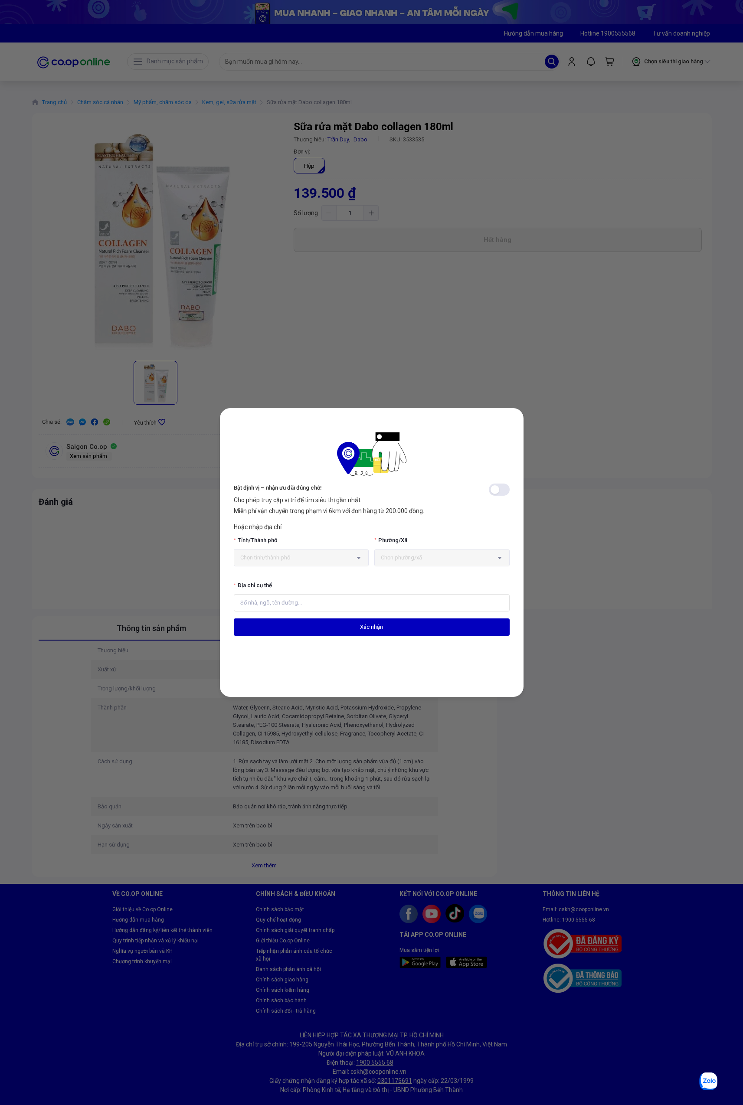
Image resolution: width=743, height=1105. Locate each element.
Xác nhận (371, 627)
